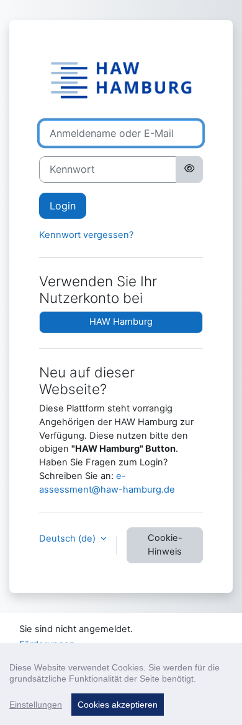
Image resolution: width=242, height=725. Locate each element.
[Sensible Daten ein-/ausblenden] (189, 169)
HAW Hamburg (121, 321)
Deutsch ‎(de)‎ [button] (68, 538)
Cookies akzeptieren (118, 705)
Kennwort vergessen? (86, 234)
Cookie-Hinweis (165, 544)
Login (63, 206)
